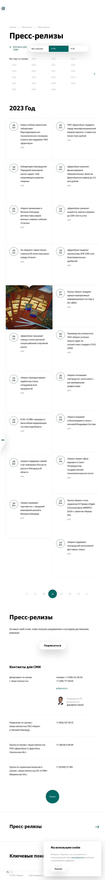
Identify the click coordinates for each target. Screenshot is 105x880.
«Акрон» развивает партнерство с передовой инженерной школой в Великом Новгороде (29, 517)
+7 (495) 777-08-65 (64, 681)
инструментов (78, 858)
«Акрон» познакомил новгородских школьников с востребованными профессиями (75, 389)
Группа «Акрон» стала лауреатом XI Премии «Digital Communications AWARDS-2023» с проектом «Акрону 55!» (75, 515)
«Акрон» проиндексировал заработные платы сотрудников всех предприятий (29, 392)
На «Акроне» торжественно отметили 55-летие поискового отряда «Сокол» (29, 286)
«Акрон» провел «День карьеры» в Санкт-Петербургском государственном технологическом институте (75, 473)
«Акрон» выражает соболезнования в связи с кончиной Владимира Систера (75, 431)
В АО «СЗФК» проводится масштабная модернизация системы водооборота (29, 434)
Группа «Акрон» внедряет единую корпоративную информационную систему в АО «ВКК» (75, 306)
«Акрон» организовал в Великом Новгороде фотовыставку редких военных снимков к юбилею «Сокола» (29, 223)
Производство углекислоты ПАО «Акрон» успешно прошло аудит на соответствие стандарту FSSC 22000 (75, 348)
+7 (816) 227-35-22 (64, 722)
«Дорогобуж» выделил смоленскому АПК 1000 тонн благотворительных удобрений (75, 264)
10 (44, 594)
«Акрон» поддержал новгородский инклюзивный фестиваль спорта (75, 556)
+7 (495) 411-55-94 (73, 677)
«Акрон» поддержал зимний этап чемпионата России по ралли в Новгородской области (29, 475)
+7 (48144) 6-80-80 (64, 745)
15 (87, 594)
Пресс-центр (27, 27)
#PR (22, 148)
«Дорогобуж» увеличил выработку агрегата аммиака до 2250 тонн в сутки (75, 223)
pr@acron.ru (61, 688)
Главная (12, 27)
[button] (92, 74)
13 (69, 594)
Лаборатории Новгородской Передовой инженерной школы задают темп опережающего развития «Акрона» (29, 181)
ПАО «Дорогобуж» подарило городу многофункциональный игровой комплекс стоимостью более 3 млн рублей (75, 139)
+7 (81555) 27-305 (64, 767)
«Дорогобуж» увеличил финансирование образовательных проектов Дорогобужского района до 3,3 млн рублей (75, 181)
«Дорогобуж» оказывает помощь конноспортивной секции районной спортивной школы (29, 350)
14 (78, 594)
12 (61, 594)
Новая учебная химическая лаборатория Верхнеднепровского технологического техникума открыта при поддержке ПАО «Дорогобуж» (29, 139)
